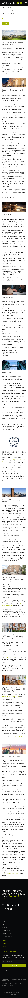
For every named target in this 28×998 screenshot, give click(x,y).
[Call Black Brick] (18, 3)
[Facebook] (2, 909)
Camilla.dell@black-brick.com (16, 736)
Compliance (4, 985)
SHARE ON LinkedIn (7, 19)
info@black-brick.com (9, 972)
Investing (4, 924)
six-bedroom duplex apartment (10, 696)
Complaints (10, 985)
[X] (5, 909)
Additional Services (7, 936)
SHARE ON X (5, 18)
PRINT (3, 16)
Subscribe (14, 965)
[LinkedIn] (11, 909)
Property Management (8, 933)
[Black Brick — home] (9, 3)
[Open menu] (25, 3)
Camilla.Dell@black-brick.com (10, 873)
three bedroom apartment (12, 604)
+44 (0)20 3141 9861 (8, 970)
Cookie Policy (21, 983)
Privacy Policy (4, 983)
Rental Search (5, 927)
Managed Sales (6, 930)
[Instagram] (8, 909)
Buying (3, 921)
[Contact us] (21, 3)
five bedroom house (10, 657)
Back (5, 23)
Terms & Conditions (13, 983)
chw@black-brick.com (16, 735)
